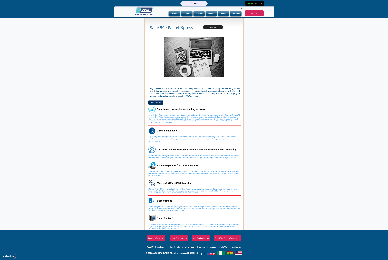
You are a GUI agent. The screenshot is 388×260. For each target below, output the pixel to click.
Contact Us (236, 247)
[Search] (241, 8)
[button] (155, 102)
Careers (202, 247)
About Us (150, 247)
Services (170, 247)
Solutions (160, 247)
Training (179, 247)
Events (193, 247)
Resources (211, 247)
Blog (187, 247)
